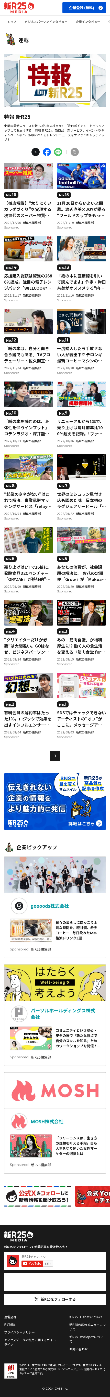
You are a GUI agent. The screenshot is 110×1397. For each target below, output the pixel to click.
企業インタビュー (88, 21)
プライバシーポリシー (19, 1332)
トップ (11, 21)
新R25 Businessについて (86, 1317)
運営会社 (10, 1317)
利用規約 (10, 1324)
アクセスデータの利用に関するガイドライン (30, 1342)
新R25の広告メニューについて (87, 1326)
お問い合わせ (78, 1349)
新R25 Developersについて (86, 1339)
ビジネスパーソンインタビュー (46, 21)
